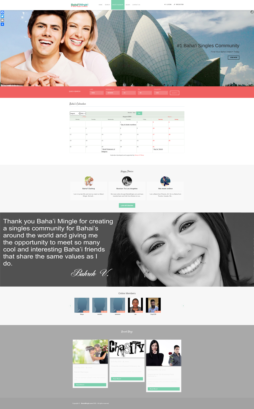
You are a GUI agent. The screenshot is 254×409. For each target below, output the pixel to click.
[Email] (2, 20)
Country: (157, 89)
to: (139, 89)
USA (157, 93)
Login (168, 4)
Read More (80, 384)
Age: (123, 89)
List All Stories (127, 205)
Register (180, 4)
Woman (110, 93)
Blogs (128, 4)
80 (140, 93)
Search (107, 4)
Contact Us (136, 4)
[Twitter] (2, 16)
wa (135, 314)
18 (124, 93)
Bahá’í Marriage (81, 372)
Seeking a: (110, 89)
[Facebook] (2, 12)
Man (93, 93)
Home (100, 4)
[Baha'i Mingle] (79, 5)
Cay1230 (153, 314)
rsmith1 (99, 314)
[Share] (2, 24)
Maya (82, 314)
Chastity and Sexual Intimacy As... (126, 366)
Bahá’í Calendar (117, 4)
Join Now (20, 57)
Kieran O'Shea (139, 155)
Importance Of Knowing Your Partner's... (161, 375)
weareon (117, 314)
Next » (170, 117)
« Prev (84, 117)
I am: (91, 89)
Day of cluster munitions (128, 124)
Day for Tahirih (158, 149)
